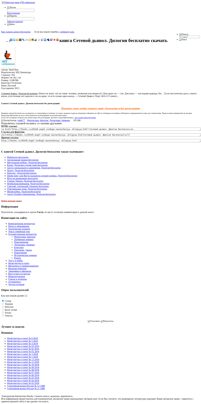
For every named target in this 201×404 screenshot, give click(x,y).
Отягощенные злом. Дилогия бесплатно (27, 189)
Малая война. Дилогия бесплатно (24, 191)
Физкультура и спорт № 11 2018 (23, 362)
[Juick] (38, 40)
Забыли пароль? (15, 21)
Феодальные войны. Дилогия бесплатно (27, 162)
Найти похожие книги (11, 201)
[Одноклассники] (17, 40)
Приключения (21, 242)
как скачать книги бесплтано (85, 118)
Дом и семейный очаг (19, 231)
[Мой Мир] (20, 40)
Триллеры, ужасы (23, 250)
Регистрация (13, 13)
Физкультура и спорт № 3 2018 (22, 354)
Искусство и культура (19, 274)
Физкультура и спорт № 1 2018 (22, 357)
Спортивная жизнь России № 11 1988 (26, 388)
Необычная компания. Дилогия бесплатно (28, 183)
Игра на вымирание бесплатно (22, 178)
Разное (17, 258)
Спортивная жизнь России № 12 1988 (26, 386)
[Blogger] (29, 40)
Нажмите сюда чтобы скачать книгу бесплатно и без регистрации (100, 108)
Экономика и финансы (19, 271)
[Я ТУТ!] (51, 40)
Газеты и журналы (17, 279)
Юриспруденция (16, 276)
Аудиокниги (14, 281)
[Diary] (54, 40)
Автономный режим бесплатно (23, 160)
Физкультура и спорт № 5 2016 (22, 341)
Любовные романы (23, 239)
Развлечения (20, 252)
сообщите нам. (67, 32)
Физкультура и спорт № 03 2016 (23, 346)
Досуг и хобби (15, 260)
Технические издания (19, 229)
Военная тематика (17, 268)
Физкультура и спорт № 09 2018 (23, 367)
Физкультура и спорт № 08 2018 (23, 370)
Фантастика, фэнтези (37, 120)
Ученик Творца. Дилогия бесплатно (25, 181)
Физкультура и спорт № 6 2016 (22, 338)
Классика (19, 247)
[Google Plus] (57, 40)
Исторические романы (25, 255)
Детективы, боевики (59, 120)
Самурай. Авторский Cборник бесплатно (28, 186)
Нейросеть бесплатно (18, 157)
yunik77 (21, 120)
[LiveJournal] (23, 40)
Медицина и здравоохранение (23, 266)
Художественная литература (22, 234)
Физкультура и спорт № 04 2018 (23, 380)
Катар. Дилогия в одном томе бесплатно (27, 165)
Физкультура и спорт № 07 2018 (23, 372)
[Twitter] (14, 40)
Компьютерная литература (21, 223)
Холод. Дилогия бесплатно (20, 170)
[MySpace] (48, 40)
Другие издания (16, 284)
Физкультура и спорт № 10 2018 (23, 364)
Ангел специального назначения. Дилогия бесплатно (34, 168)
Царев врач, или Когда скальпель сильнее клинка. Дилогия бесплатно (42, 175)
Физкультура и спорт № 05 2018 (23, 378)
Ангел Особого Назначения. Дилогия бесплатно (31, 194)
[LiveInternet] (42, 40)
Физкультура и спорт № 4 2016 (22, 343)
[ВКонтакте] (11, 40)
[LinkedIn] (45, 40)
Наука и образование (18, 226)
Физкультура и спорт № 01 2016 (23, 351)
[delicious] (35, 40)
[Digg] (26, 40)
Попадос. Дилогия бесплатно (21, 173)
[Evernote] (32, 40)
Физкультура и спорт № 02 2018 (23, 383)
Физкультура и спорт (18, 263)
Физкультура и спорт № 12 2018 (23, 359)
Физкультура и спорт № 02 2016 (23, 349)
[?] (26, 295)
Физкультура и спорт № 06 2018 (23, 375)
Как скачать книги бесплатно (16, 32)
